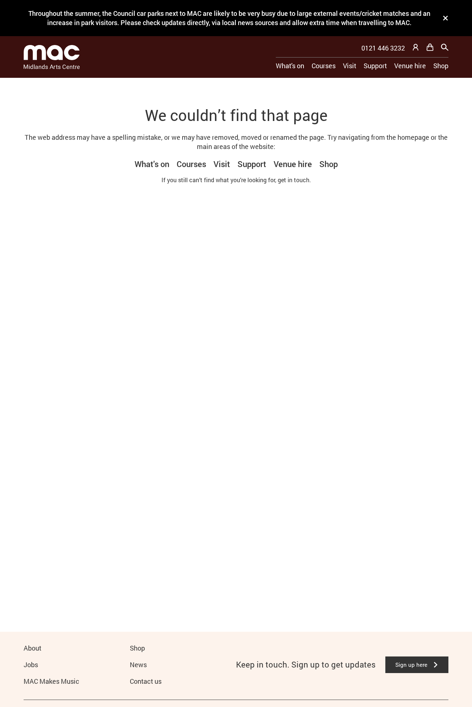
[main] (236, 343)
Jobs (31, 664)
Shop (440, 65)
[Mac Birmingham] (52, 57)
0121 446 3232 (383, 48)
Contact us (146, 681)
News (138, 664)
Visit (349, 65)
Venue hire (410, 65)
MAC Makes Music (51, 681)
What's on (290, 65)
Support (375, 65)
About (32, 648)
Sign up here (411, 664)
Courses (324, 65)
